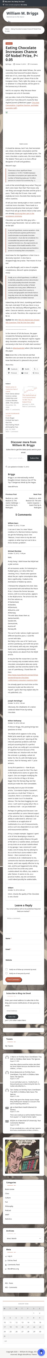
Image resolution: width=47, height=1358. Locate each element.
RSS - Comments (11, 1287)
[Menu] (9, 21)
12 (16, 1322)
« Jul (5, 1341)
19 (16, 1327)
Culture (8, 1198)
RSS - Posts (9, 1283)
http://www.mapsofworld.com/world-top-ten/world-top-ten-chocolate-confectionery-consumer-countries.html (23, 677)
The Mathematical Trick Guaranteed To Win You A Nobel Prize (29, 398)
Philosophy (9, 1206)
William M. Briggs (22, 13)
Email (8, 949)
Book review (9, 1189)
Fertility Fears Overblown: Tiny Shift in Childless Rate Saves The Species (26, 1058)
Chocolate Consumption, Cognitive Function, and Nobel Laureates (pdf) (22, 105)
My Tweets (9, 1046)
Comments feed (14, 1265)
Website (9, 960)
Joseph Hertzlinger (15, 701)
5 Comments (34, 64)
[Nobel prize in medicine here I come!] (14, 398)
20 (22, 1327)
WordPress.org (13, 1269)
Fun (6, 1202)
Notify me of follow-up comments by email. (22, 969)
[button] (13, 487)
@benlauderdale (19, 348)
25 (11, 1332)
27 (22, 1332)
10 (5, 1322)
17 (5, 1327)
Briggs (11, 474)
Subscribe (34, 458)
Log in (10, 1256)
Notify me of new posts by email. (19, 973)
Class (7, 1193)
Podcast (8, 1210)
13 (22, 1322)
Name (8, 938)
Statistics (9, 43)
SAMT (7, 1215)
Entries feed (12, 1260)
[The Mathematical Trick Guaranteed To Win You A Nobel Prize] (29, 390)
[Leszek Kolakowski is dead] (14, 422)
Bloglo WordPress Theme (27, 1354)
